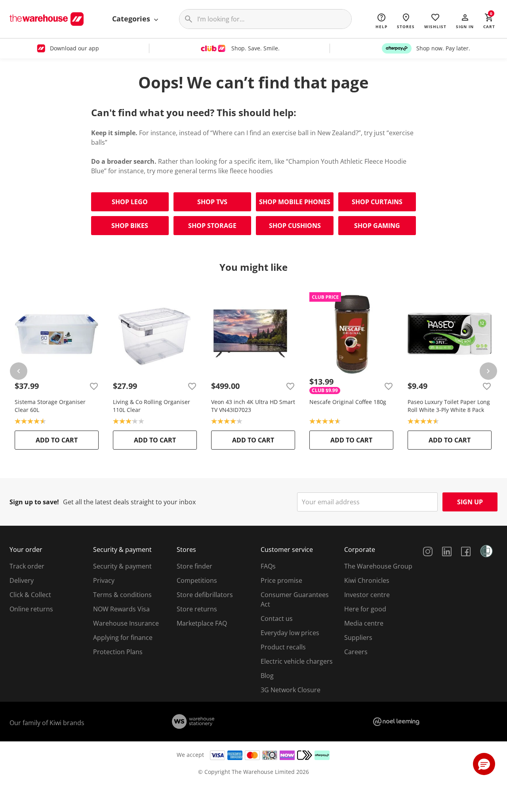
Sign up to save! (34, 502)
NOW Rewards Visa (121, 609)
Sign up (470, 502)
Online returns (31, 609)
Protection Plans (118, 651)
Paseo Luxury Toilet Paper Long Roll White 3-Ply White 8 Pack (449, 406)
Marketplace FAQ (202, 623)
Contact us (277, 618)
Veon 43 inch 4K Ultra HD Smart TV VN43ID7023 (253, 406)
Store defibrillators (205, 594)
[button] (465, 21)
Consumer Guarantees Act (295, 599)
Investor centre (367, 594)
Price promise (281, 580)
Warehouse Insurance (126, 623)
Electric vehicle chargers (297, 661)
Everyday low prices (290, 632)
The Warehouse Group (378, 566)
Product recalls (283, 647)
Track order (27, 566)
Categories (132, 18)
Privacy (103, 580)
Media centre (363, 623)
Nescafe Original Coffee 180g (347, 402)
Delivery (22, 580)
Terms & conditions (122, 594)
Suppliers (358, 637)
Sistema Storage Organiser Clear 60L (50, 406)
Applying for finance (122, 637)
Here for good (365, 609)
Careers (356, 651)
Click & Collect (30, 594)
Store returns (197, 609)
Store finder (194, 566)
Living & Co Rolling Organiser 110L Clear (151, 406)
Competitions (197, 580)
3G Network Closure (290, 689)
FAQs (268, 566)
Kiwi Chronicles (366, 580)
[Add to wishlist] (94, 386)
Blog (267, 675)
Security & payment (122, 566)
